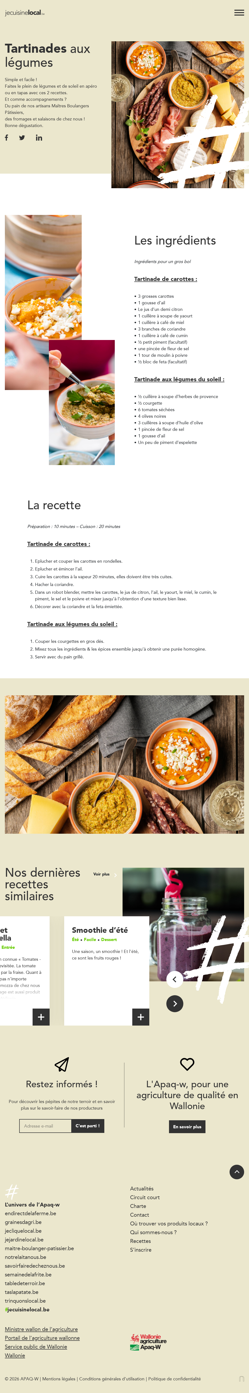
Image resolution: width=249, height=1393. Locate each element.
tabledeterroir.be (25, 1283)
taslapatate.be (21, 1292)
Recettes (140, 1241)
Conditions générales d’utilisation (111, 1378)
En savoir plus (187, 1126)
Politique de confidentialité (174, 1378)
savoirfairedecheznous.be (35, 1266)
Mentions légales (58, 1378)
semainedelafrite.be (28, 1274)
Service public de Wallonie (36, 1346)
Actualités (141, 1188)
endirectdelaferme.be (30, 1213)
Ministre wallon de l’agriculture (41, 1329)
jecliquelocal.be (23, 1231)
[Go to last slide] (174, 979)
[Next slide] (174, 1003)
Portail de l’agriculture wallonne (42, 1338)
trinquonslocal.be (25, 1301)
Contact (139, 1215)
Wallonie (15, 1355)
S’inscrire (140, 1250)
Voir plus (102, 874)
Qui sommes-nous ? (153, 1232)
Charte (138, 1206)
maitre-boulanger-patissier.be (39, 1248)
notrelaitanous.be (25, 1257)
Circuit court (145, 1197)
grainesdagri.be (23, 1222)
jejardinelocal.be (24, 1239)
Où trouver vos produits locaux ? (169, 1223)
